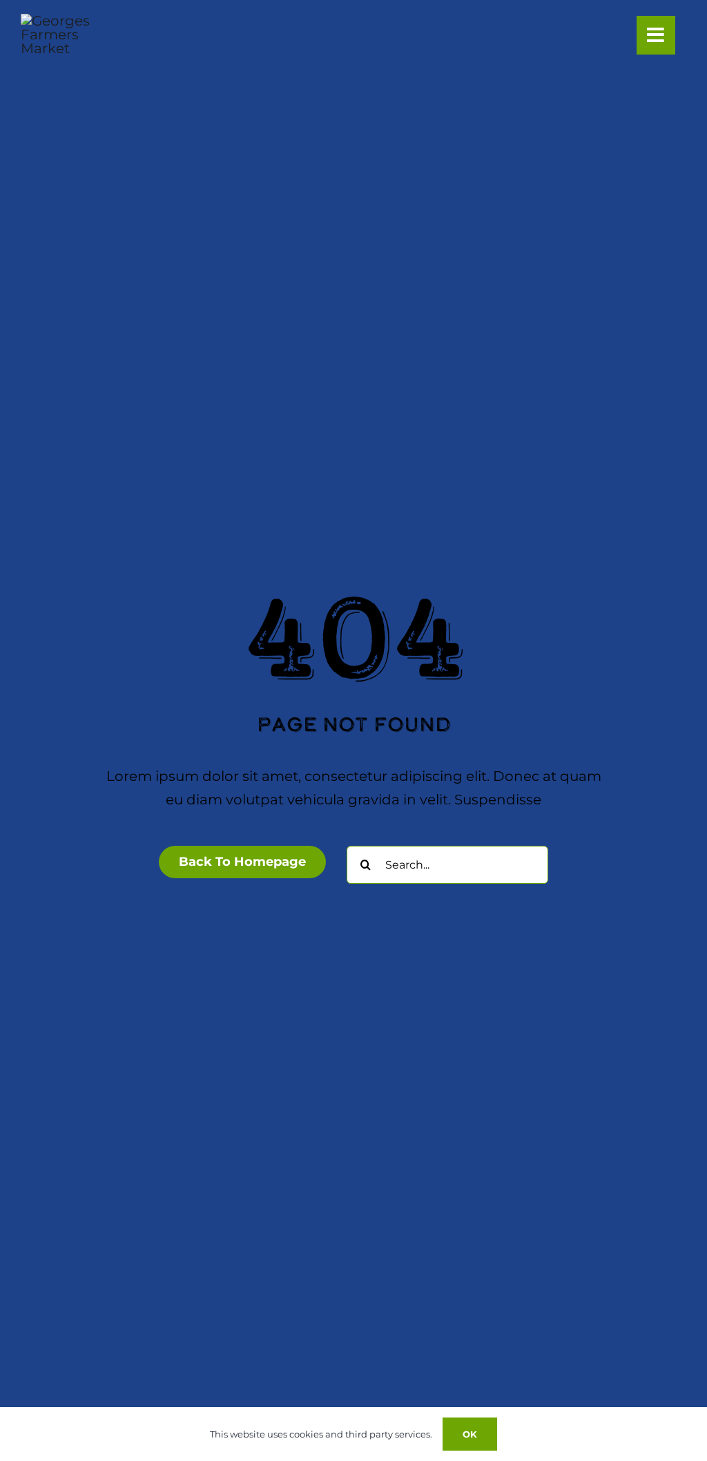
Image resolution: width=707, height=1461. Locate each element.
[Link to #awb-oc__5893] (656, 35)
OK (470, 1434)
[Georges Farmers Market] (63, 20)
